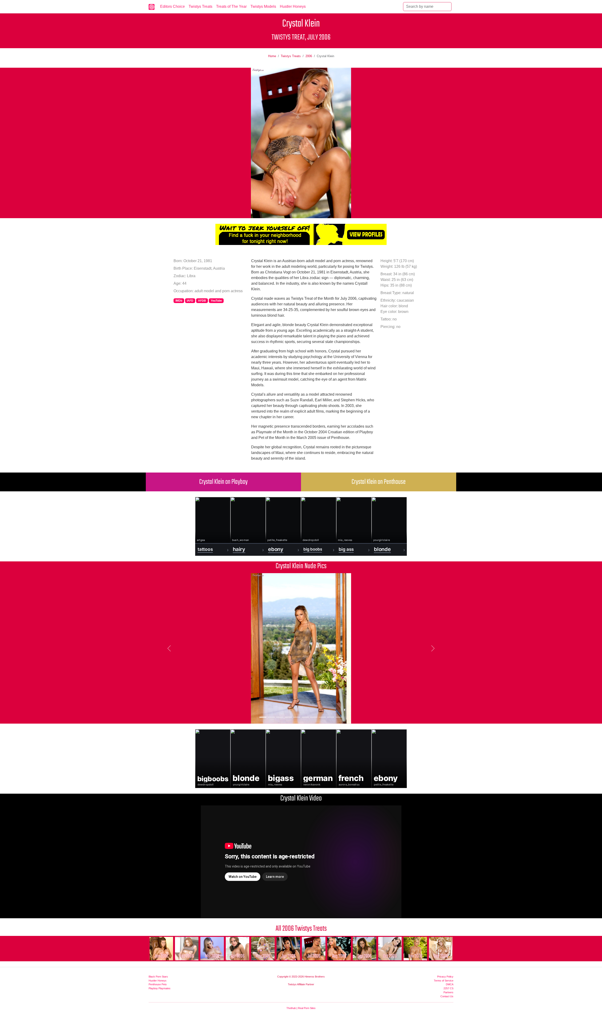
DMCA (449, 984)
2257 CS (448, 988)
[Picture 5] (296, 717)
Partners (448, 992)
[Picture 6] (305, 717)
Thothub (291, 1008)
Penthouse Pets (158, 984)
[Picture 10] (339, 717)
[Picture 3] (279, 717)
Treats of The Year (231, 6)
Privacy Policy (445, 976)
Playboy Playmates (159, 988)
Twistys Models (263, 6)
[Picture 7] (313, 717)
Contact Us (446, 996)
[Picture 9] (330, 717)
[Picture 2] (271, 717)
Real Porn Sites (307, 1008)
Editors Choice (172, 6)
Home (272, 56)
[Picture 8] (322, 717)
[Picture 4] (288, 717)
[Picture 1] (262, 717)
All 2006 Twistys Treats (301, 929)
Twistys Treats (200, 6)
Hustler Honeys (293, 6)
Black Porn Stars (158, 976)
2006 (308, 56)
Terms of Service (443, 980)
